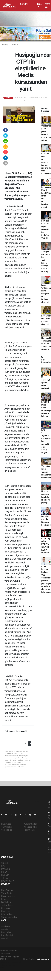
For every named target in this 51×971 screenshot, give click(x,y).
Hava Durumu (7, 890)
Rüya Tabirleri (7, 935)
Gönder (30, 743)
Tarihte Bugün (7, 905)
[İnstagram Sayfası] (12, 814)
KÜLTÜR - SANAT (8, 881)
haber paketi (5, 962)
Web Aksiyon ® (43, 959)
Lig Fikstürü (6, 902)
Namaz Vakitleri (8, 896)
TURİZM (4, 878)
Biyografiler (6, 932)
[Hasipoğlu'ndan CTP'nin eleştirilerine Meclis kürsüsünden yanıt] (19, 114)
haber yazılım (5, 965)
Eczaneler (5, 899)
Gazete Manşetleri (9, 917)
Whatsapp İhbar (30, 827)
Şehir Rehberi (7, 914)
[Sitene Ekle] (36, 814)
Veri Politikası (6, 830)
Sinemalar (5, 908)
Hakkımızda (6, 824)
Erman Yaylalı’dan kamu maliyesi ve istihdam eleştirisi (46, 293)
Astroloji (4, 938)
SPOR (3, 866)
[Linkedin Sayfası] (22, 814)
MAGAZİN (5, 869)
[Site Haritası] (31, 814)
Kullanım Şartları (30, 824)
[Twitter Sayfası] (7, 814)
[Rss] (26, 814)
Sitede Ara (5, 926)
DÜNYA (4, 872)
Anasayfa (6, 44)
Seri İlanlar (5, 911)
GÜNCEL (24, 4)
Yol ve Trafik (6, 893)
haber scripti (16, 962)
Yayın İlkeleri (6, 827)
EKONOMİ (5, 875)
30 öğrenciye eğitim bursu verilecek (45, 382)
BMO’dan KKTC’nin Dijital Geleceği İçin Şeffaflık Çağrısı (45, 229)
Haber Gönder (29, 830)
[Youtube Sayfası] (17, 814)
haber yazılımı (12, 959)
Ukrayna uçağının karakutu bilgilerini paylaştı (45, 497)
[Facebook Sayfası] (2, 814)
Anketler (4, 929)
